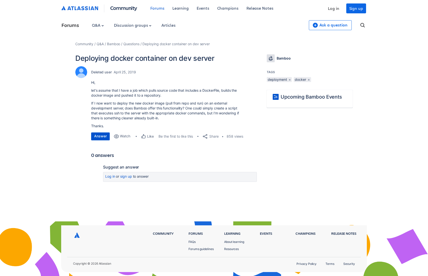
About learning (234, 242)
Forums (157, 8)
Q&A (96, 25)
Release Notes (259, 8)
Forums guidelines (201, 249)
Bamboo (113, 44)
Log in (333, 8)
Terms (329, 264)
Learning (180, 8)
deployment (277, 79)
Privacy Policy (306, 264)
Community (123, 7)
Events (203, 8)
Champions (228, 8)
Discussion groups (131, 25)
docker (300, 79)
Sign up (356, 8)
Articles (168, 25)
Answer (100, 136)
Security (349, 264)
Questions (131, 44)
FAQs (192, 242)
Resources (231, 249)
